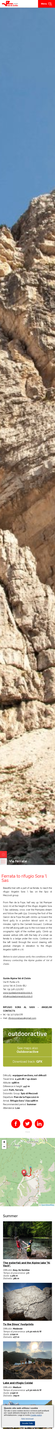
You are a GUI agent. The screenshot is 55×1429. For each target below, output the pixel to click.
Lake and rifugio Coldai (18, 1382)
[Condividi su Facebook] (15, 1129)
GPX (39, 1061)
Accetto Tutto (27, 1423)
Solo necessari (27, 1419)
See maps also (27, 1050)
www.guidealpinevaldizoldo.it (18, 993)
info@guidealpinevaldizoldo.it (17, 996)
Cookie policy (36, 1415)
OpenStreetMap (47, 1205)
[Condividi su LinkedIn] (39, 1129)
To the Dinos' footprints (18, 1324)
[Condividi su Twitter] (27, 1129)
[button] (23, 1172)
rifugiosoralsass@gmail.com (22, 1018)
